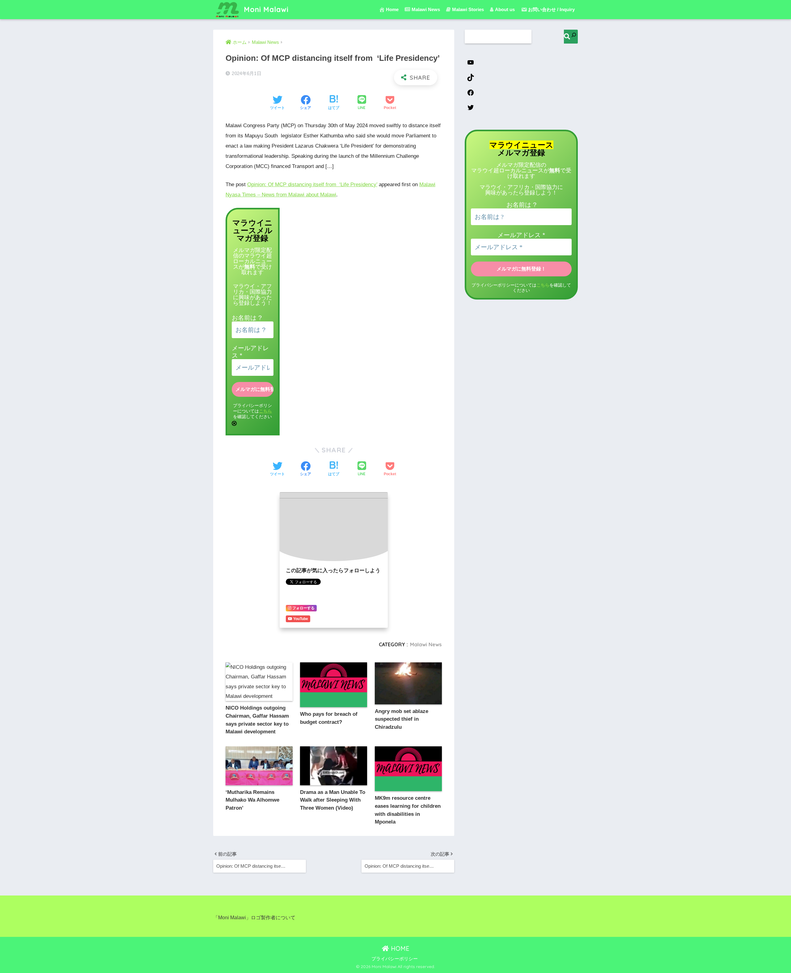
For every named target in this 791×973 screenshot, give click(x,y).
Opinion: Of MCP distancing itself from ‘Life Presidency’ (312, 184)
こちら (265, 411)
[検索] (571, 37)
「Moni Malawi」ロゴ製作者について (254, 917)
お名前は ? (247, 317)
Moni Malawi (265, 9)
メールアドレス (521, 235)
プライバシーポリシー (394, 958)
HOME (399, 948)
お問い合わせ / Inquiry (551, 9)
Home (392, 9)
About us (505, 9)
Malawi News (426, 644)
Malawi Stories (468, 9)
